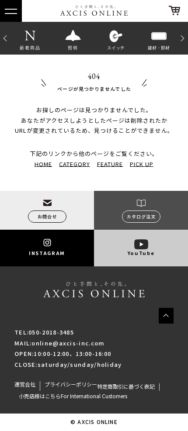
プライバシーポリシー (71, 384)
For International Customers (94, 396)
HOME (43, 163)
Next (183, 38)
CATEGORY (74, 163)
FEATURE (110, 163)
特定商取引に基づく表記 (126, 386)
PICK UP (141, 163)
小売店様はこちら (40, 396)
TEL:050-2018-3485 (44, 332)
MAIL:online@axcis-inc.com (59, 343)
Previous (4, 38)
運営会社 (24, 384)
